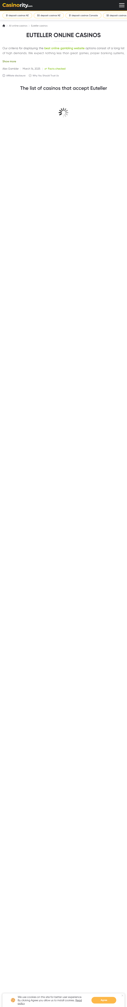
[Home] (4, 25)
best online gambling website (64, 48)
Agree (104, 1000)
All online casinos (18, 25)
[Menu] (122, 5)
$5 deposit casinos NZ (48, 15)
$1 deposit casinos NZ (17, 15)
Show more (9, 61)
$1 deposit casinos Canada (83, 15)
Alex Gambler (10, 68)
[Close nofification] (122, 995)
